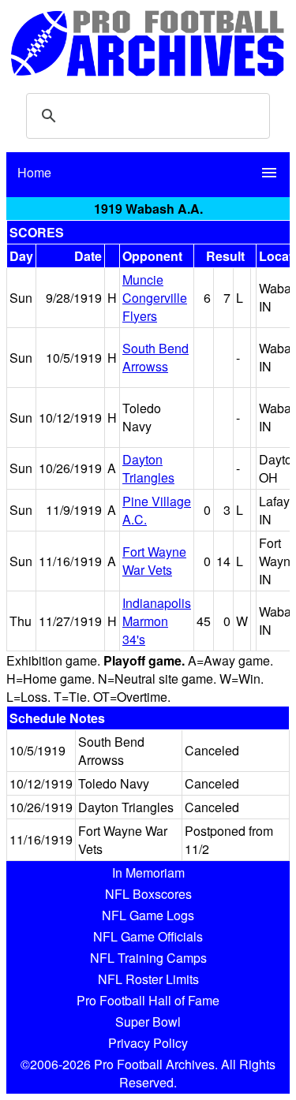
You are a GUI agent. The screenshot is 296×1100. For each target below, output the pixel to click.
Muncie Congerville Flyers (154, 297)
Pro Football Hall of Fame (148, 1000)
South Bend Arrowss (155, 357)
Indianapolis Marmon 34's (156, 621)
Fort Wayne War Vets (154, 561)
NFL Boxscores (148, 894)
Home (34, 172)
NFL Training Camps (148, 958)
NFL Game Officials (148, 936)
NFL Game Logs (148, 915)
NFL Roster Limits (148, 979)
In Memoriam (148, 872)
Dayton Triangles (148, 468)
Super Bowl (148, 1021)
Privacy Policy (148, 1043)
